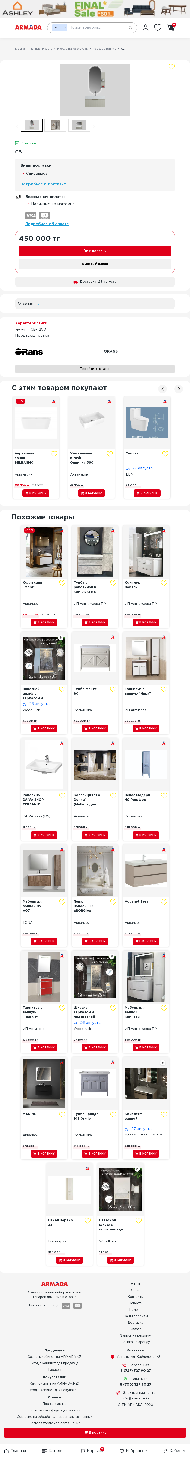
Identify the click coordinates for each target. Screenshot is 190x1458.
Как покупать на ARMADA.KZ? (54, 1383)
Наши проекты (136, 1316)
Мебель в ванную (104, 49)
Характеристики (31, 323)
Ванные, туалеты (41, 49)
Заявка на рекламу (135, 1335)
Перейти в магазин (95, 369)
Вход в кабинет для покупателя (54, 1390)
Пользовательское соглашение (54, 1423)
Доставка (135, 1322)
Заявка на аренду (135, 1342)
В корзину (97, 251)
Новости (136, 1303)
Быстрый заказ (95, 264)
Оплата (136, 1329)
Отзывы (25, 303)
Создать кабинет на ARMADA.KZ (55, 1357)
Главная (20, 49)
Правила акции (54, 1404)
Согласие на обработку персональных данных (54, 1417)
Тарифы (54, 1369)
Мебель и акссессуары (72, 49)
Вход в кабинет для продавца (54, 1363)
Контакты (135, 1297)
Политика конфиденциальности (54, 1410)
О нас (135, 1290)
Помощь (135, 1309)
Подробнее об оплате (47, 224)
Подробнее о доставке (43, 184)
